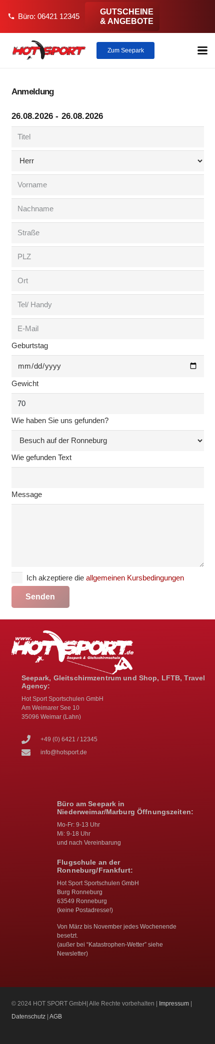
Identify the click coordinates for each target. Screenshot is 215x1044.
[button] (203, 50)
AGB (56, 1016)
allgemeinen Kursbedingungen (135, 577)
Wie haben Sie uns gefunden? (60, 420)
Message (27, 494)
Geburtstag (30, 345)
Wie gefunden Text (42, 457)
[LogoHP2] (49, 50)
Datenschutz (29, 1016)
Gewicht (25, 383)
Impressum (174, 1003)
